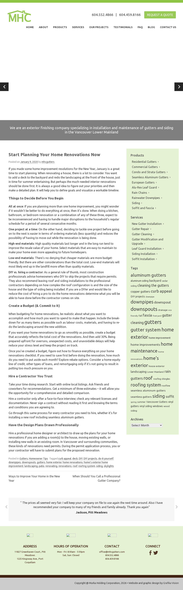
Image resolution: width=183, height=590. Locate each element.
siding (99, 466)
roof (75, 466)
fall (140, 315)
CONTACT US (168, 27)
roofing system (86, 466)
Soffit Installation (143, 259)
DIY (81, 458)
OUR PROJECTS (98, 27)
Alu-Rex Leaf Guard (144, 187)
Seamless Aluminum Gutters (150, 177)
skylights (109, 466)
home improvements (145, 344)
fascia (147, 315)
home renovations (73, 462)
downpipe (150, 297)
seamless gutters (141, 396)
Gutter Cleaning (142, 234)
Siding (136, 203)
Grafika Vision (171, 583)
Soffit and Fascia (143, 208)
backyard (155, 280)
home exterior (54, 462)
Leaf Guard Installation (147, 248)
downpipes (15, 462)
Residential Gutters (144, 161)
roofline (166, 385)
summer (141, 402)
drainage (163, 310)
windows (158, 406)
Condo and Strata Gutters (148, 172)
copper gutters (140, 291)
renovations (65, 466)
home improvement (160, 337)
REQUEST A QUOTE (160, 14)
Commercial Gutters (145, 166)
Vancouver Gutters (156, 401)
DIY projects (90, 458)
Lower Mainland (155, 372)
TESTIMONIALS (123, 27)
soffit (170, 396)
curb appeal (64, 458)
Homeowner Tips (38, 458)
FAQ (140, 27)
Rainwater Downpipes (146, 197)
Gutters (23, 458)
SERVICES (78, 27)
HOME (30, 27)
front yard (157, 316)
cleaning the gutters (153, 285)
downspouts (29, 462)
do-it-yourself (105, 458)
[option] (91, 86)
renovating (51, 466)
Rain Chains (139, 192)
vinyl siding (146, 406)
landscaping (31, 466)
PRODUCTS (60, 27)
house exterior (157, 366)
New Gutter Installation (147, 223)
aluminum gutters (148, 275)
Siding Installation (143, 253)
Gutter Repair (140, 229)
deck (75, 458)
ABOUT (43, 27)
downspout (162, 302)
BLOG (151, 27)
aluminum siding (140, 280)
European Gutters (143, 182)
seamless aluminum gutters (148, 390)
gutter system (146, 329)
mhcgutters (48, 161)
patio (41, 466)
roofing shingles (161, 379)
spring (134, 402)
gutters (41, 462)
